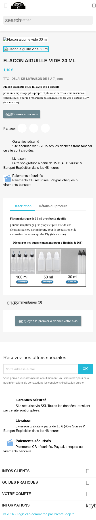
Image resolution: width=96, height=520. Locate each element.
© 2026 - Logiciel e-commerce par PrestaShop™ (38, 514)
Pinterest (45, 128)
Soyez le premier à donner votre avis (51, 321)
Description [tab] (22, 206)
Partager (22, 128)
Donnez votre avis (24, 114)
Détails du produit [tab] (53, 206)
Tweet (33, 128)
